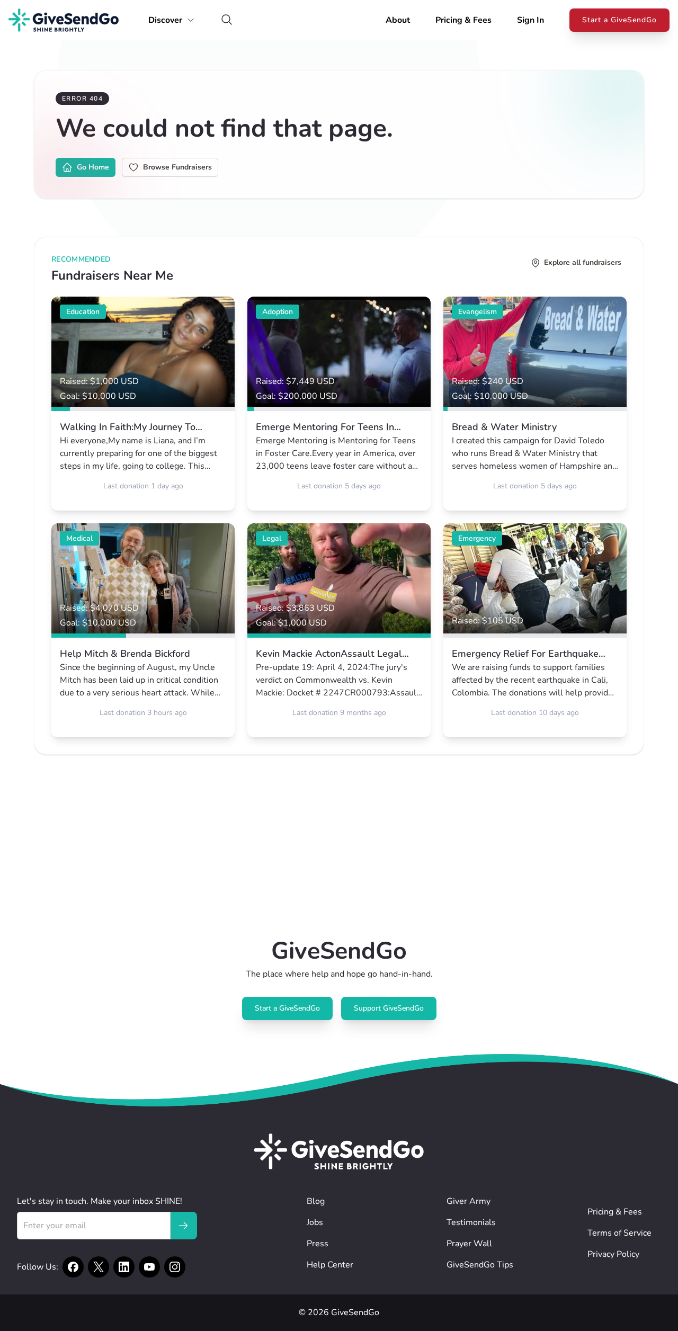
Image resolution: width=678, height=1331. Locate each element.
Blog (316, 1201)
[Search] (226, 20)
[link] (143, 404)
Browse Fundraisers (177, 167)
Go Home (93, 167)
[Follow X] (98, 1267)
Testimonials (471, 1222)
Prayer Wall (469, 1243)
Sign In (530, 20)
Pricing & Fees (463, 20)
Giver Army (468, 1201)
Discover (165, 20)
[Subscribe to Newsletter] (183, 1225)
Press (317, 1243)
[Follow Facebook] (73, 1267)
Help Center (330, 1265)
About (398, 20)
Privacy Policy (613, 1254)
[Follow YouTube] (149, 1267)
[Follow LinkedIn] (124, 1267)
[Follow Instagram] (174, 1267)
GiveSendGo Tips (480, 1265)
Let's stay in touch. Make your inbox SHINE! (99, 1201)
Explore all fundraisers (582, 262)
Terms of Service (619, 1233)
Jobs (315, 1222)
